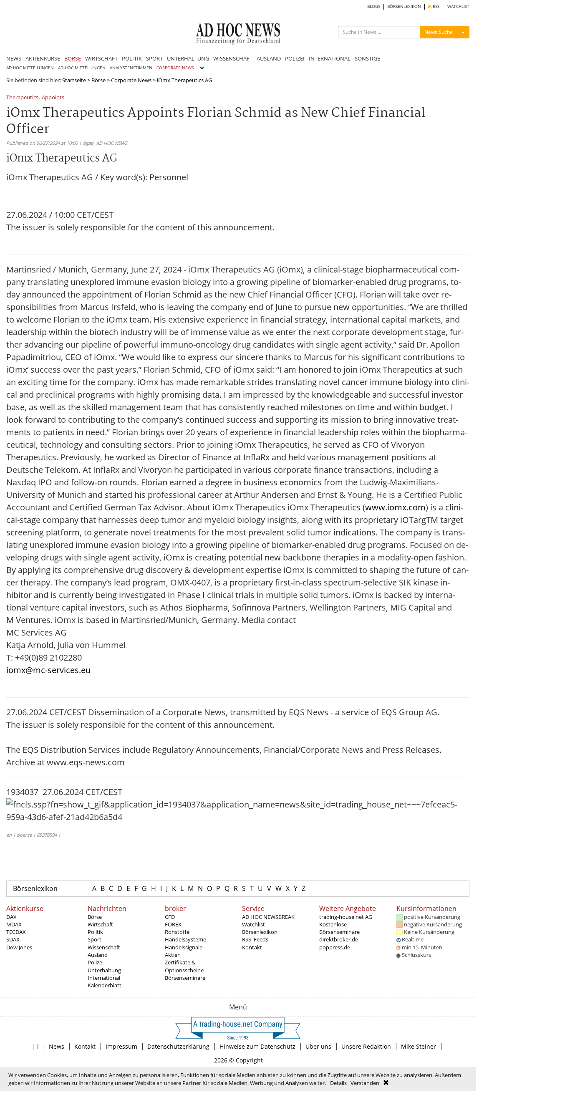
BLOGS (373, 6)
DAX (11, 917)
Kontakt (252, 947)
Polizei (95, 962)
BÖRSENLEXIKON (404, 6)
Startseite (74, 80)
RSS (435, 6)
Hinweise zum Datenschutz (257, 1046)
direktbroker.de (338, 939)
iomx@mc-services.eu (48, 670)
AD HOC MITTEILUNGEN (30, 68)
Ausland (98, 955)
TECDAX (16, 932)
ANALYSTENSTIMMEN (131, 68)
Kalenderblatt (104, 985)
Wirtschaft (100, 924)
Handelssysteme (185, 939)
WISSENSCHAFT (232, 58)
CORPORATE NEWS (175, 68)
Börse (98, 80)
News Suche (438, 31)
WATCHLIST (458, 6)
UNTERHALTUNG (188, 58)
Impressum (121, 1046)
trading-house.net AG (345, 917)
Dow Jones (19, 947)
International (104, 977)
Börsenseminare (185, 977)
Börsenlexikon (35, 888)
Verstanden (365, 1083)
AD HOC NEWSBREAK (268, 917)
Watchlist (253, 924)
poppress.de (334, 947)
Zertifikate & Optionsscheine (184, 966)
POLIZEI (295, 58)
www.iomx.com (395, 507)
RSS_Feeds (255, 939)
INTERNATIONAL (330, 58)
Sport (94, 939)
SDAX (13, 939)
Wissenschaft (104, 947)
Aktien (173, 955)
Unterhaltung (104, 970)
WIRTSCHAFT (101, 58)
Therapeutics (22, 98)
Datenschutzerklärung (178, 1046)
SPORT (154, 58)
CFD (170, 917)
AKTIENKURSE (42, 58)
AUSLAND (269, 58)
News (56, 1046)
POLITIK (132, 58)
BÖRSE (72, 58)
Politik (95, 932)
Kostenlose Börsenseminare (339, 928)
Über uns (318, 1046)
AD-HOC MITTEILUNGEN (82, 68)
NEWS (13, 58)
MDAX (14, 924)
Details (338, 1083)
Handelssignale (183, 947)
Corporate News (131, 80)
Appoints (53, 98)
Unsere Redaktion (366, 1046)
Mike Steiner (418, 1046)
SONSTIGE (367, 58)
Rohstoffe (177, 932)
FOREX (173, 924)
